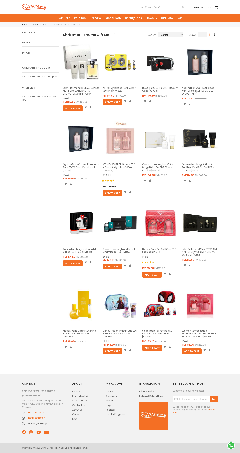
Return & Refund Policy (152, 396)
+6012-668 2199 (36, 418)
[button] (85, 107)
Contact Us (78, 405)
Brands (76, 391)
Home (25, 24)
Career (76, 414)
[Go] (214, 399)
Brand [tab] (26, 42)
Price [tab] (26, 53)
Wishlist (110, 400)
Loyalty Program (115, 414)
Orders (110, 391)
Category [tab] (29, 32)
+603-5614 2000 (37, 412)
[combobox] (161, 7)
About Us (77, 409)
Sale (35, 24)
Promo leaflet (80, 396)
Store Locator (80, 400)
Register (110, 409)
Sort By (152, 35)
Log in (109, 405)
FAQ (74, 419)
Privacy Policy (147, 391)
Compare (111, 396)
